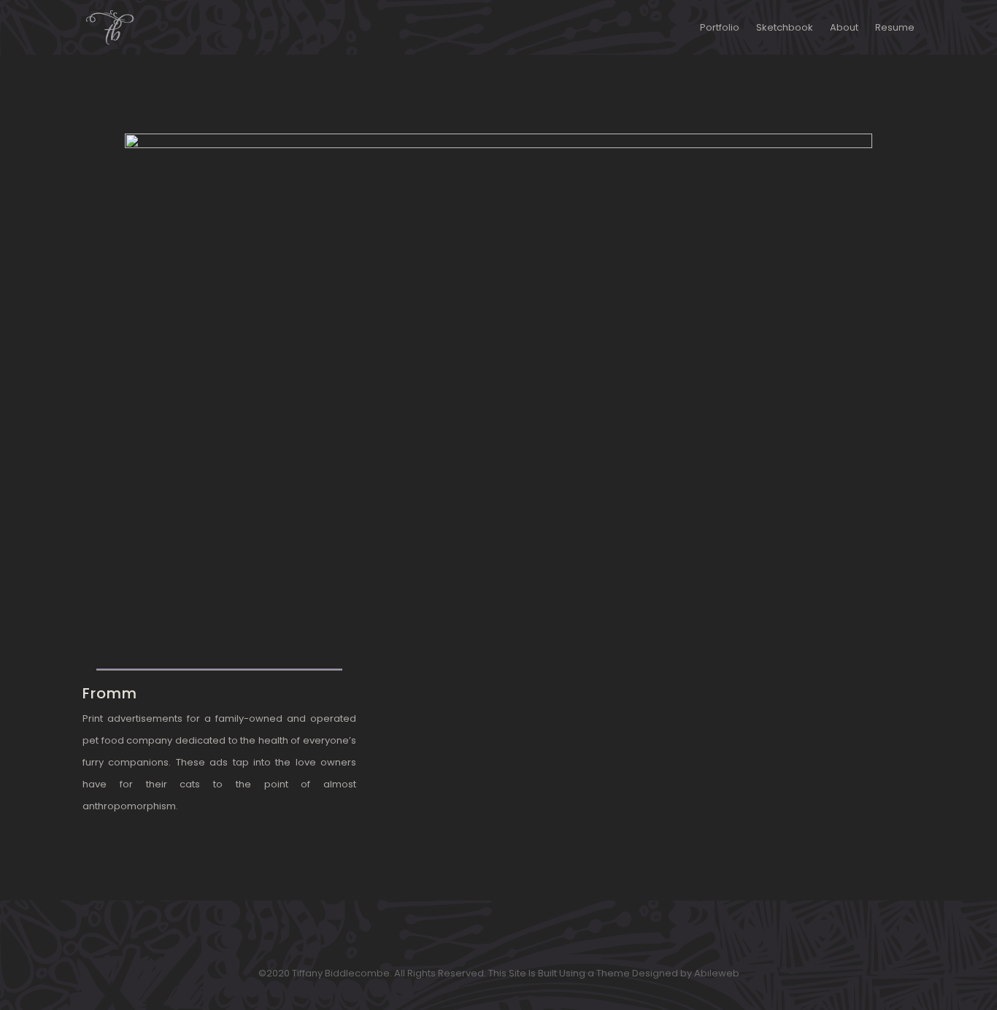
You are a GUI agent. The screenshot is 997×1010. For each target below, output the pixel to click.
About (844, 27)
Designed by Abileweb (685, 973)
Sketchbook (784, 27)
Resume (895, 27)
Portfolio (719, 27)
